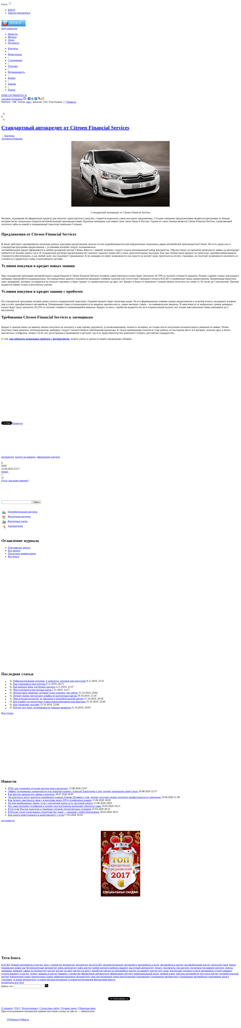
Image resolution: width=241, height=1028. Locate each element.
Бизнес (12, 78)
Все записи (14, 550)
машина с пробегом (69, 973)
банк (225, 964)
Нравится (17, 423)
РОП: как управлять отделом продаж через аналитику (38, 788)
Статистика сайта (49, 1008)
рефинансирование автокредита (72, 976)
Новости (13, 34)
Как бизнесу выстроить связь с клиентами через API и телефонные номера (50, 800)
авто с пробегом (53, 964)
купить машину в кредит (15, 973)
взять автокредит (67, 967)
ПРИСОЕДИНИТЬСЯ (14, 95)
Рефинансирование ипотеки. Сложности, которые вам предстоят (49, 681)
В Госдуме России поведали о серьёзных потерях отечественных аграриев (49, 809)
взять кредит (85, 967)
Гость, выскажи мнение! (15, 480)
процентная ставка (20, 976)
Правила (71, 102)
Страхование (15, 60)
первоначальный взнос (146, 973)
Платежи (13, 66)
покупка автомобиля (187, 973)
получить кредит (209, 973)
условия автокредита (24, 979)
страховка (6, 979)
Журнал (12, 37)
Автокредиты (15, 526)
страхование (143, 976)
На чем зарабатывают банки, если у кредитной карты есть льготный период (50, 803)
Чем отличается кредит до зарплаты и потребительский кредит (48, 698)
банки (232, 964)
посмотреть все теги (12, 982)
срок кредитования (101, 976)
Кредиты (13, 48)
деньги (158, 967)
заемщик (17, 970)
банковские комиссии (13, 967)
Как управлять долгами (26, 704)
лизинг (34, 973)
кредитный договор (181, 970)
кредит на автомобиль (115, 970)
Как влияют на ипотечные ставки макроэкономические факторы (49, 701)
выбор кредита (100, 967)
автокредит (7, 457)
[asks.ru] (13, 25)
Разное (11, 89)
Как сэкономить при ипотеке (29, 683)
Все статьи (7, 713)
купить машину (223, 970)
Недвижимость (16, 72)
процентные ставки (42, 976)
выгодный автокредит (141, 967)
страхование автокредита (164, 976)
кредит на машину (25, 457)
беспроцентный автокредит (41, 967)
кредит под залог (159, 970)
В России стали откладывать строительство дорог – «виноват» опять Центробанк (53, 812)
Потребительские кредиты (22, 511)
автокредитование (113, 964)
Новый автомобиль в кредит (27, 964)
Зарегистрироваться (19, 12)
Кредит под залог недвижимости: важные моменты (42, 707)
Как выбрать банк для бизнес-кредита (34, 686)
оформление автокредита (95, 973)
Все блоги (13, 556)
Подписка (13, 42)
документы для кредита (176, 967)
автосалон (216, 964)
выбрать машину (119, 967)
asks (28, 102)
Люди (11, 40)
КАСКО (5, 964)
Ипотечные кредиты (19, 516)
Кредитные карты (18, 521)
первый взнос (167, 973)
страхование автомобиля (193, 976)
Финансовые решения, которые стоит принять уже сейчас (45, 692)
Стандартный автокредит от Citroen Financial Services (65, 128)
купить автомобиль (203, 970)
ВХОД (11, 10)
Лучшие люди (69, 1008)
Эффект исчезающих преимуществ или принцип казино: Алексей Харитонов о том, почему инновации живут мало (73, 791)
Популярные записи (19, 547)
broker (5, 471)
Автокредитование (12, 99)
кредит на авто (64, 970)
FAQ (17, 1008)
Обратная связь (86, 1008)
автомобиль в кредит (172, 964)
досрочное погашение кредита (207, 967)
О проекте (7, 1008)
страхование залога (218, 976)
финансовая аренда (104, 979)
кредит (51, 970)
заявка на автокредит (35, 970)
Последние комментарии (22, 553)
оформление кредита (48, 457)
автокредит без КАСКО (89, 964)
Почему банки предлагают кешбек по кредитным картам (45, 695)
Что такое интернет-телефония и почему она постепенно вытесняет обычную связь (54, 806)
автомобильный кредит (197, 964)
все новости (8, 820)
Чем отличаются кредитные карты (32, 689)
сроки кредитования (123, 976)
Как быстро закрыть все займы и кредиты (31, 794)
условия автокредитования (52, 979)
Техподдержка (30, 1008)
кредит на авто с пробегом (88, 970)
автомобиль (130, 964)
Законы (12, 83)
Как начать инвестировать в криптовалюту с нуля (36, 815)
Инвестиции (15, 54)
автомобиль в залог (149, 964)
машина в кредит (48, 973)
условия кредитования (80, 979)
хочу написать (9, 28)
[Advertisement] (120, 376)
